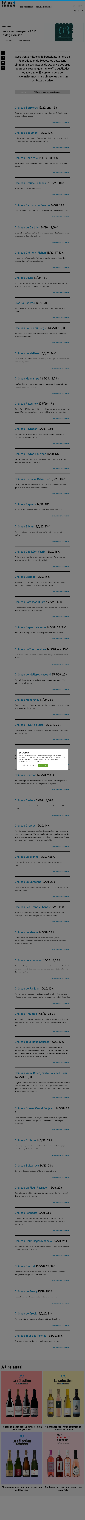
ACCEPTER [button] (42, 765)
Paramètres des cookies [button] (28, 765)
